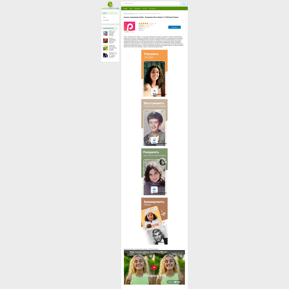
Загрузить (174, 27)
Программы (106, 20)
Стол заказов (152, 8)
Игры (104, 17)
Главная (125, 8)
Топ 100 (145, 8)
